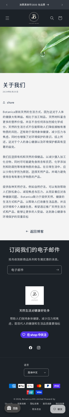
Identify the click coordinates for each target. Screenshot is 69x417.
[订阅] (57, 269)
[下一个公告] (62, 5)
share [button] (10, 102)
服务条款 (47, 403)
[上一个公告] (7, 5)
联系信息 (36, 409)
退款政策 (21, 403)
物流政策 (60, 403)
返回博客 (37, 231)
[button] (7, 18)
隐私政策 (34, 403)
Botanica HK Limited (33, 398)
